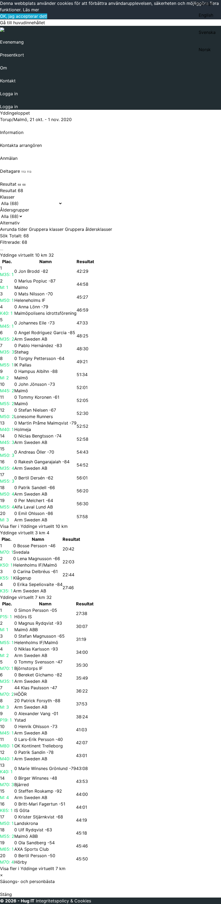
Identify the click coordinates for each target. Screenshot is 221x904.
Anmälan (9, 158)
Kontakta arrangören (21, 145)
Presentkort (12, 55)
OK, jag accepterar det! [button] (23, 16)
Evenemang (12, 42)
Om (3, 67)
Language (203, 3)
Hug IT (27, 900)
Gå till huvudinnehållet (22, 22)
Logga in (9, 93)
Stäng (6, 894)
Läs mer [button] (31, 9)
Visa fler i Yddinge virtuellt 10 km (34, 526)
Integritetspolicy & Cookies (63, 900)
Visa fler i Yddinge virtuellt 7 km (32, 868)
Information (11, 132)
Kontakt (8, 80)
